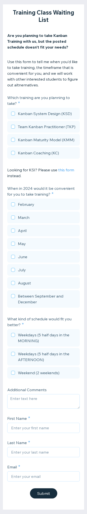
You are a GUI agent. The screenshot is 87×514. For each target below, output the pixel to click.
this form (66, 169)
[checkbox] (43, 114)
